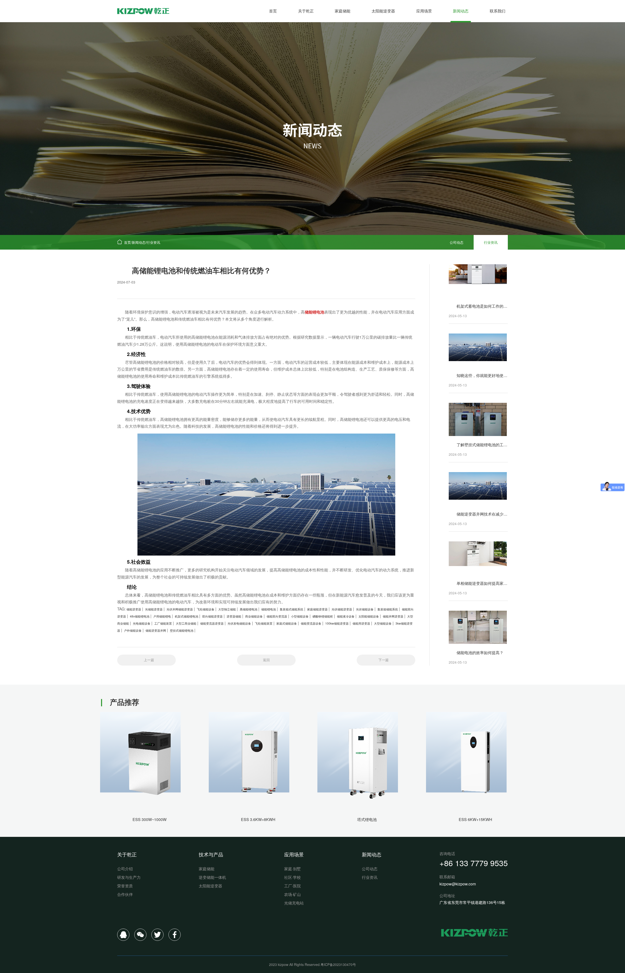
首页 (273, 11)
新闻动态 (461, 11)
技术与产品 (211, 854)
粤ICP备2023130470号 (338, 964)
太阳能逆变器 (383, 11)
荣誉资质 (125, 886)
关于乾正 (306, 11)
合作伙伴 (125, 894)
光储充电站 (294, 903)
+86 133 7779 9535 (473, 862)
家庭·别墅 (292, 869)
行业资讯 (153, 242)
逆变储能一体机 (212, 877)
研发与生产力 (129, 877)
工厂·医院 (292, 886)
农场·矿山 (292, 894)
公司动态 (456, 242)
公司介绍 (125, 869)
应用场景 (424, 11)
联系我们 (497, 11)
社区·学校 (292, 877)
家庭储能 (342, 11)
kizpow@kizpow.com (457, 884)
